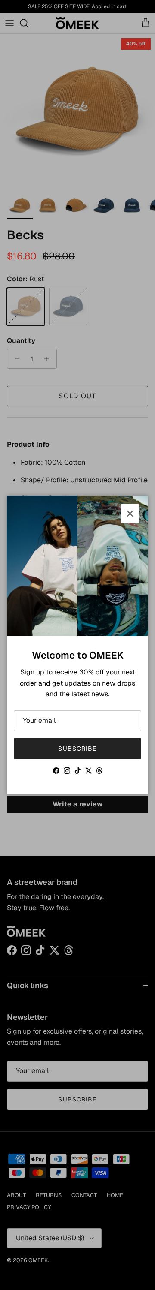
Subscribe (77, 748)
